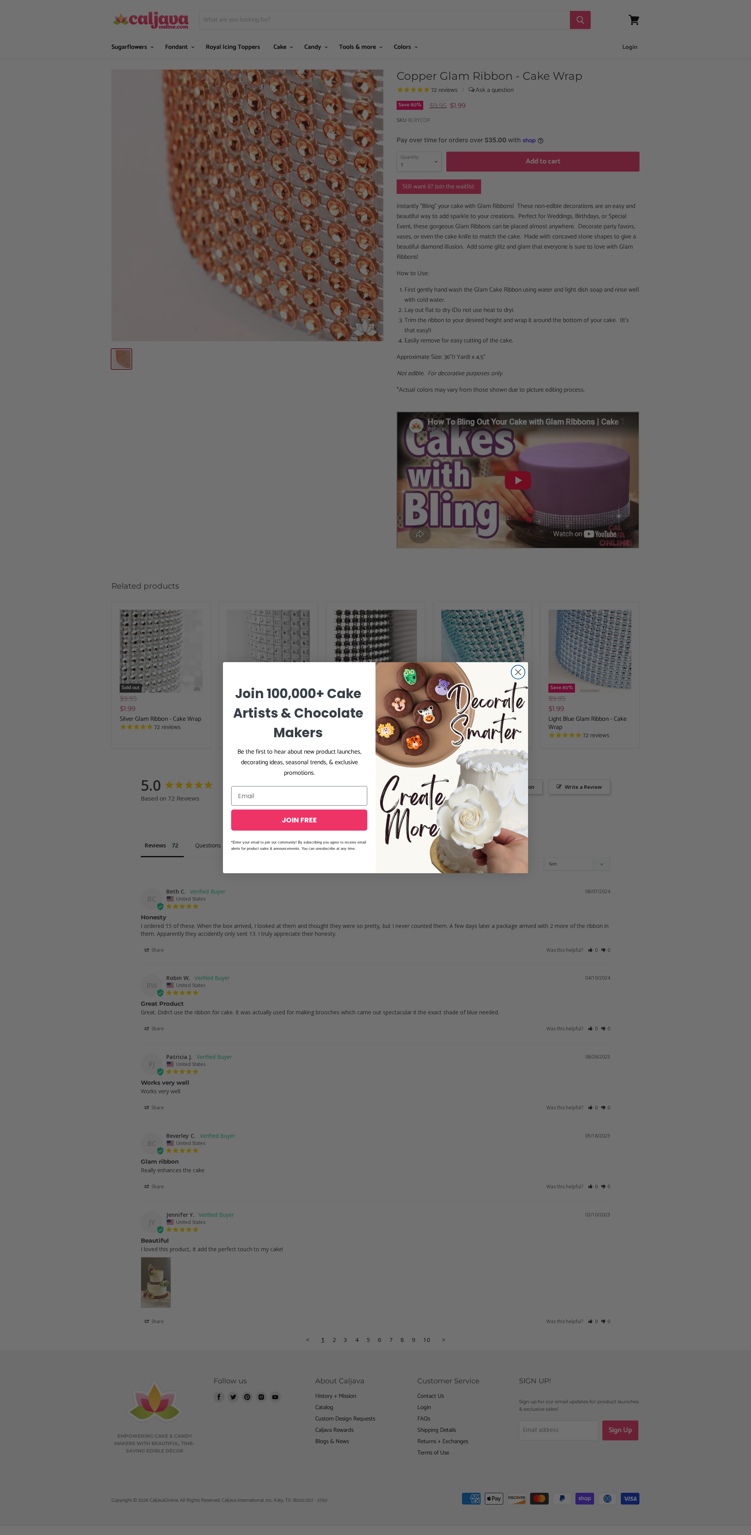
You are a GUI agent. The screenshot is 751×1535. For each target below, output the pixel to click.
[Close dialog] (518, 672)
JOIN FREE (299, 820)
